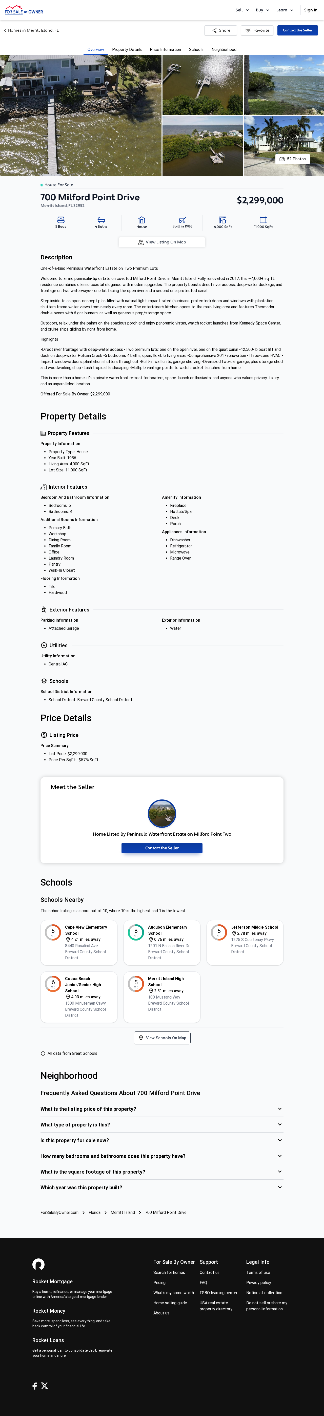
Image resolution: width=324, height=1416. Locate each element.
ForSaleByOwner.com (59, 1212)
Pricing (159, 1282)
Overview (96, 49)
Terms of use (258, 1272)
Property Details (127, 49)
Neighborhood (224, 49)
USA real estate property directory (216, 1305)
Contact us (209, 1272)
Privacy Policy (258, 1282)
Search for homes (169, 1272)
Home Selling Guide (170, 1302)
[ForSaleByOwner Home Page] (24, 10)
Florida (94, 1212)
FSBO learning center (218, 1292)
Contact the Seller (297, 30)
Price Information (165, 49)
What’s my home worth (173, 1292)
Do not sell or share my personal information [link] (266, 1305)
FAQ (203, 1282)
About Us (161, 1313)
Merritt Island (123, 1212)
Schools (196, 49)
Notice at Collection (264, 1292)
